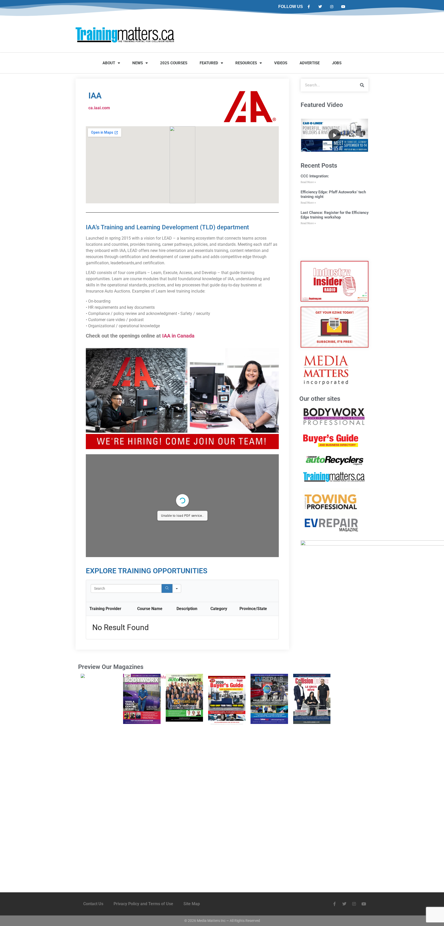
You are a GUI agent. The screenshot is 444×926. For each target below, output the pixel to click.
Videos (280, 63)
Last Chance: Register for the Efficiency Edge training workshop (334, 215)
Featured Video (322, 104)
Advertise (310, 63)
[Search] (167, 588)
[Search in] (176, 588)
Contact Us (93, 903)
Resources (246, 63)
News (137, 63)
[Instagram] (332, 7)
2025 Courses (173, 63)
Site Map (191, 903)
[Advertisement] (334, 243)
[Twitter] (320, 7)
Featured (209, 63)
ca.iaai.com (99, 107)
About (109, 63)
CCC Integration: (315, 176)
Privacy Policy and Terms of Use (143, 903)
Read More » (308, 182)
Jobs (336, 63)
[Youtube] (343, 7)
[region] (334, 135)
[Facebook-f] (308, 7)
